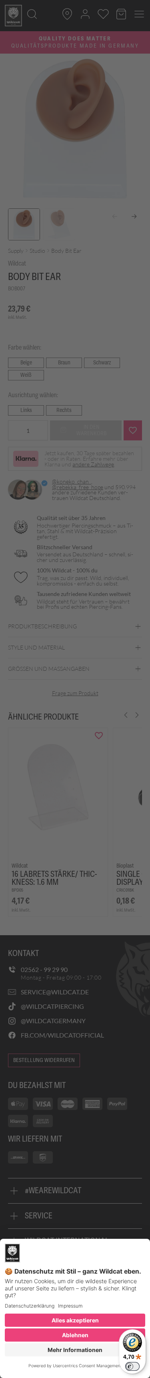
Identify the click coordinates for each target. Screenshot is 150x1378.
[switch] (132, 1366)
